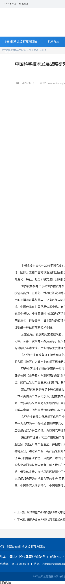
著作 (44, 50)
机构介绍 (53, 41)
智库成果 (33, 50)
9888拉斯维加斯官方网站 (21, 41)
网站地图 (6, 582)
